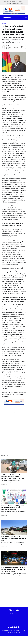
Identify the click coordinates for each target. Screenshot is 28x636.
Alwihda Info (6, 17)
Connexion (5, 613)
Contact (12, 613)
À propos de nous (20, 613)
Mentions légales (14, 616)
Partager (22, 47)
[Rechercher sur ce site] (23, 17)
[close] (26, 2)
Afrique (4, 23)
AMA (7, 45)
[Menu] (26, 17)
